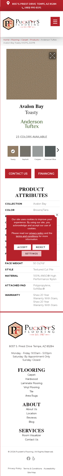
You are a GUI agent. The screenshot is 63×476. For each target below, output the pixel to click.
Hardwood (31, 379)
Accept (22, 247)
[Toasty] (13, 151)
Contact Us (18, 173)
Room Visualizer (31, 435)
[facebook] (28, 459)
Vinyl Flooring (31, 387)
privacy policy (36, 233)
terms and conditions (27, 236)
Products (34, 39)
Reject (41, 247)
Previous (5, 148)
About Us (31, 409)
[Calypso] (38, 151)
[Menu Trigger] (55, 21)
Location (31, 413)
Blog (31, 421)
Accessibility (49, 468)
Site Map (31, 472)
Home (6, 39)
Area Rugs (31, 395)
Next (57, 148)
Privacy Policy (15, 468)
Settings (31, 253)
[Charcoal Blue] (50, 151)
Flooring (15, 39)
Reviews (31, 417)
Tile (31, 391)
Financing (46, 173)
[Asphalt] (25, 151)
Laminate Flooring (31, 383)
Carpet (24, 39)
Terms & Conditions (32, 468)
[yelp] (33, 459)
